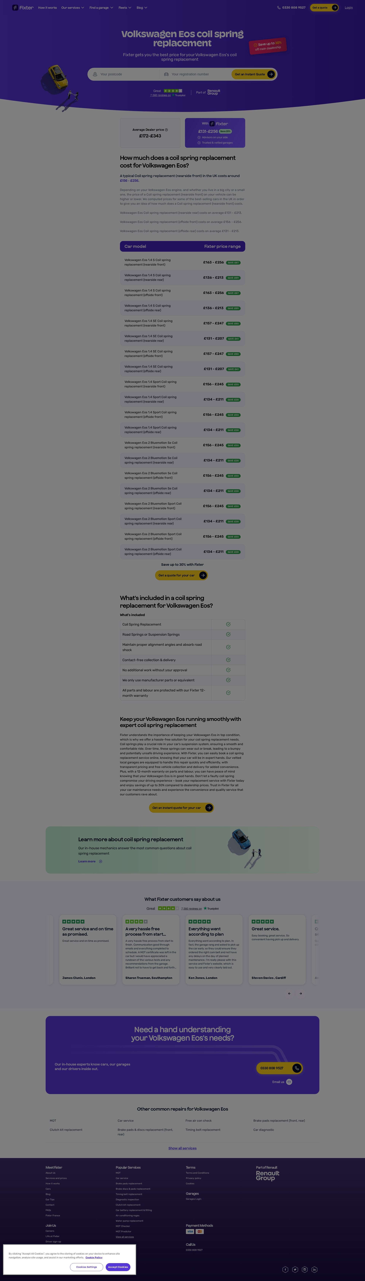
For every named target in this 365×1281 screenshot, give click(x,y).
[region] (69, 1259)
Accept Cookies (118, 1267)
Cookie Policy (94, 1257)
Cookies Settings (86, 1267)
